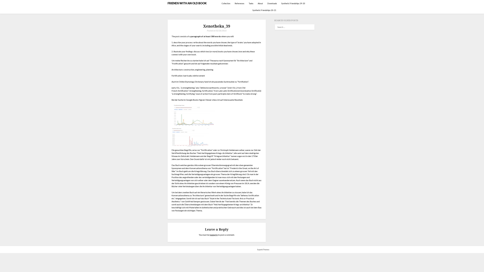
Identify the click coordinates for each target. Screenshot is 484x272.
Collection (226, 3)
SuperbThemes (263, 249)
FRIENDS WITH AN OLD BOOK (187, 3)
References (239, 3)
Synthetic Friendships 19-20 (293, 3)
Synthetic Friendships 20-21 (264, 10)
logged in (214, 235)
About (260, 3)
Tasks (251, 3)
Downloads (272, 3)
